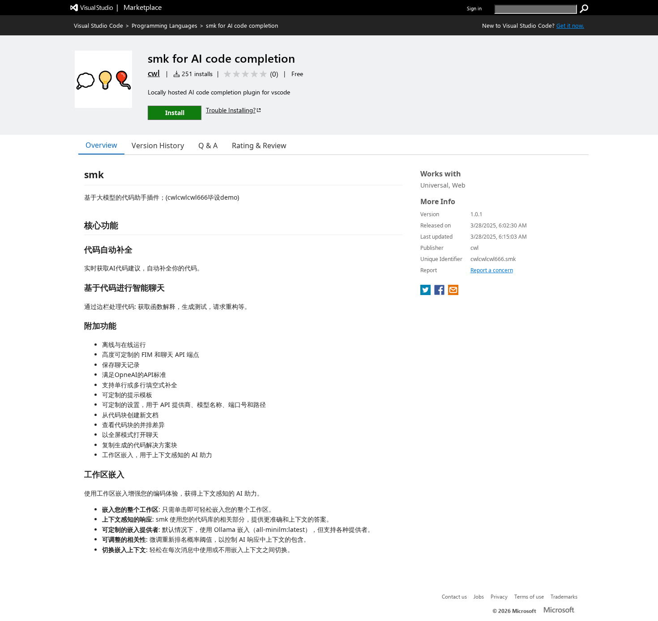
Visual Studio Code (98, 25)
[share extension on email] (453, 292)
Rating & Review (259, 145)
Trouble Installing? (231, 110)
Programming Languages (164, 25)
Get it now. (570, 25)
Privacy (499, 596)
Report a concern (491, 270)
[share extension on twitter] (426, 292)
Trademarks (564, 596)
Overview (101, 145)
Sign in (474, 8)
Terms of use (529, 596)
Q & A (208, 145)
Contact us (454, 596)
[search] (584, 8)
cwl (154, 73)
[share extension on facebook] (440, 292)
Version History (158, 145)
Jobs (479, 596)
